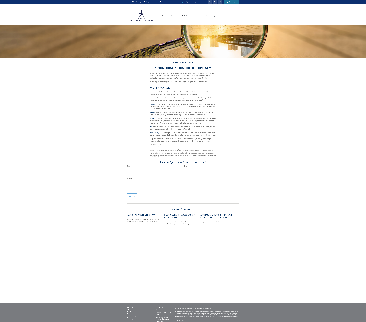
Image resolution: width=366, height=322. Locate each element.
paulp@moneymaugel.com (192, 2)
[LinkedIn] (215, 2)
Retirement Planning (162, 310)
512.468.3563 (175, 2)
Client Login (232, 2)
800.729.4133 (137, 312)
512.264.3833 (136, 310)
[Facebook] (220, 2)
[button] (164, 16)
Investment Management (163, 312)
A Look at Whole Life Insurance (143, 215)
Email (186, 166)
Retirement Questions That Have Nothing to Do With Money (216, 216)
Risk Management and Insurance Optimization (163, 318)
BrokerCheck (208, 308)
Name (129, 166)
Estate (157, 315)
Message (130, 178)
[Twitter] (210, 2)
